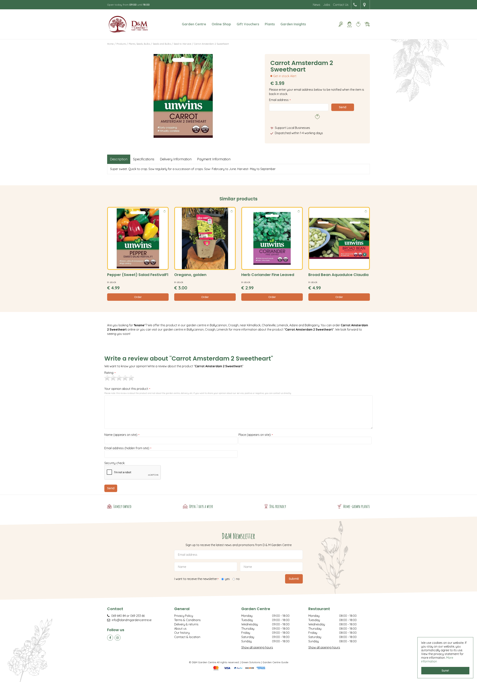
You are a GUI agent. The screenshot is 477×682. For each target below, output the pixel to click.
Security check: (114, 463)
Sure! (445, 670)
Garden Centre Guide (275, 662)
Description (118, 159)
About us (180, 628)
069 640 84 (118, 616)
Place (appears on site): (255, 435)
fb (110, 638)
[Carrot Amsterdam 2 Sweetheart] (183, 96)
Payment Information (213, 159)
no (238, 579)
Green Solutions (250, 662)
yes (227, 579)
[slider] (119, 378)
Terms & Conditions (187, 620)
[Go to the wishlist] (356, 24)
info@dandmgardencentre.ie (131, 620)
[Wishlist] (358, 24)
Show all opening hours (257, 647)
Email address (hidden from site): (127, 448)
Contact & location (187, 637)
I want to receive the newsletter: (196, 579)
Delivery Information (176, 159)
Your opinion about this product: (127, 389)
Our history (182, 633)
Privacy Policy (183, 616)
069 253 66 (137, 616)
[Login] (349, 24)
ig (118, 638)
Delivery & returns (186, 624)
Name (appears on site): (121, 435)
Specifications (143, 159)
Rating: (110, 373)
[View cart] (367, 24)
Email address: (280, 100)
